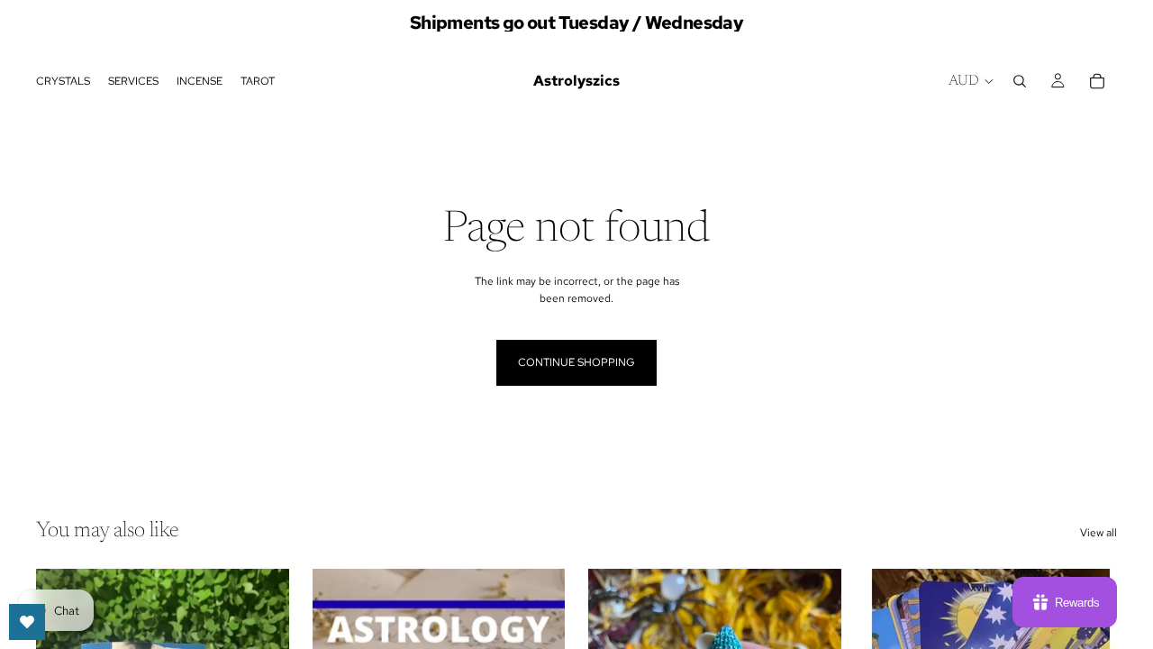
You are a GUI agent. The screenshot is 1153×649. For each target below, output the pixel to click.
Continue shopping (576, 362)
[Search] (1020, 81)
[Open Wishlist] (27, 622)
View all (1098, 533)
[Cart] (1097, 81)
